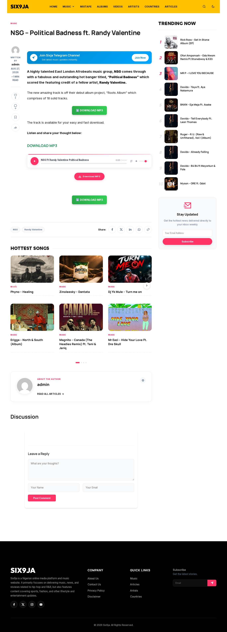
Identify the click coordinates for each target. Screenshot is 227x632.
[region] (81, 309)
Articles (134, 584)
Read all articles (49, 394)
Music (13, 23)
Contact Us (94, 584)
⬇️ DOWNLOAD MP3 (89, 110)
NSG (15, 229)
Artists (134, 590)
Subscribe (187, 241)
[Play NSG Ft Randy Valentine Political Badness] (35, 161)
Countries (136, 596)
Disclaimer (94, 596)
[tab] (78, 362)
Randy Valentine (33, 229)
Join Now (140, 57)
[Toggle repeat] (131, 161)
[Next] (146, 285)
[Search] (204, 6)
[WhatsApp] (139, 229)
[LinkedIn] (130, 229)
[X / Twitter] (121, 229)
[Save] (15, 117)
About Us (93, 578)
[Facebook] (112, 229)
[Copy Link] (148, 229)
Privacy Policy (96, 590)
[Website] (143, 380)
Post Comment (42, 498)
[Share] (15, 128)
